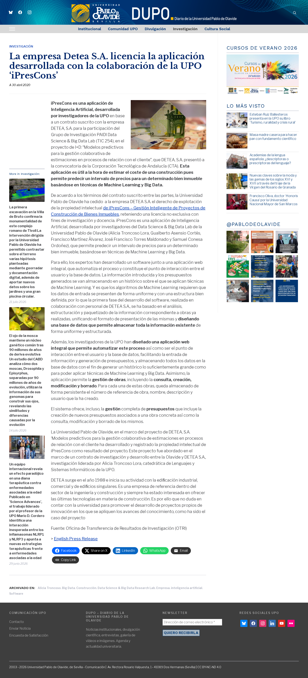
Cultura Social (217, 29)
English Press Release (76, 538)
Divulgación (155, 29)
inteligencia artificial (186, 588)
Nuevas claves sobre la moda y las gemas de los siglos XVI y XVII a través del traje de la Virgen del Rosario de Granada (273, 181)
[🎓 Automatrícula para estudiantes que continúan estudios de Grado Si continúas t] (262, 266)
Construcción (86, 588)
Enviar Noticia (20, 628)
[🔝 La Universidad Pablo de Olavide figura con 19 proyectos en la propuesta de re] (237, 291)
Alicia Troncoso (49, 588)
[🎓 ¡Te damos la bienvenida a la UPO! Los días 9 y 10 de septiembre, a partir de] (237, 266)
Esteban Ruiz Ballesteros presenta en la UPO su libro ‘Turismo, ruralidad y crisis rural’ (273, 118)
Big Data (68, 588)
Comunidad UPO (123, 29)
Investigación (185, 29)
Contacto (16, 622)
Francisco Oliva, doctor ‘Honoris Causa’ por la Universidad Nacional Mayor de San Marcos (274, 200)
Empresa (163, 588)
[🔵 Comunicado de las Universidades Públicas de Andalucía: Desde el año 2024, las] (287, 291)
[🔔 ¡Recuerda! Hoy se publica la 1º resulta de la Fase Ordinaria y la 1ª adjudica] (287, 266)
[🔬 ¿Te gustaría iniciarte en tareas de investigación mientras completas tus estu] (262, 291)
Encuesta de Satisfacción (28, 635)
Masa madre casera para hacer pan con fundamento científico (273, 137)
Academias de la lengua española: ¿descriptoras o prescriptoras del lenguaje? (270, 159)
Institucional (89, 29)
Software (16, 593)
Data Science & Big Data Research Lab (126, 588)
